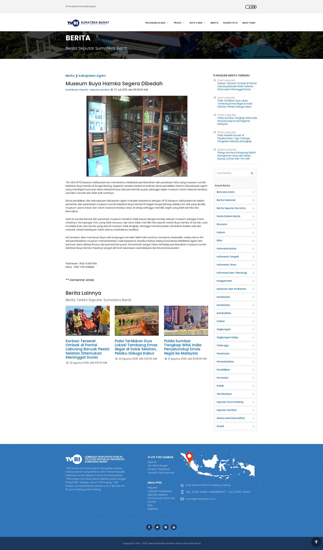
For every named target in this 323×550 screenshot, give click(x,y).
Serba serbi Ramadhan (231, 418)
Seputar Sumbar (99, 89)
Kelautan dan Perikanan (231, 289)
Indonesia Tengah (228, 256)
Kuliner (221, 321)
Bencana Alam (226, 192)
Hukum (221, 232)
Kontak (152, 501)
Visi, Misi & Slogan (158, 465)
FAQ (150, 505)
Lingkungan (224, 329)
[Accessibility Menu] (316, 542)
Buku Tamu (248, 22)
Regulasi (152, 487)
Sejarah (152, 462)
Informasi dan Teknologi (232, 272)
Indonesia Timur (226, 264)
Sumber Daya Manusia (161, 472)
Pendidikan (223, 369)
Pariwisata (223, 353)
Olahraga (223, 345)
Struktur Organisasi (159, 469)
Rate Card (196, 22)
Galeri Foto (230, 22)
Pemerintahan (225, 361)
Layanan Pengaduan (160, 491)
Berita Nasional (226, 200)
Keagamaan (224, 280)
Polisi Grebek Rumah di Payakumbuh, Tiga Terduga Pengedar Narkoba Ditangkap (235, 138)
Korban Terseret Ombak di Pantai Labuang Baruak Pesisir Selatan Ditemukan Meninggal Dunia (88, 349)
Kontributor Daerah (77, 89)
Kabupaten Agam (92, 76)
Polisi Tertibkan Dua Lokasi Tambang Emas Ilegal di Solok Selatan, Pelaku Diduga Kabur (136, 347)
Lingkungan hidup (227, 337)
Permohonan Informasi (161, 498)
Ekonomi (222, 224)
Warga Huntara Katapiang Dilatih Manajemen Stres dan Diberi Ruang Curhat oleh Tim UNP (237, 155)
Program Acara (155, 22)
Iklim (219, 240)
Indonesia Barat (226, 248)
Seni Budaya (224, 394)
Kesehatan (223, 297)
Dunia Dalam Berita (228, 216)
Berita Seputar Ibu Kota (231, 208)
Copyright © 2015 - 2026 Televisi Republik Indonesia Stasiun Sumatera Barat (161, 543)
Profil (178, 22)
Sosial (220, 426)
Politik (220, 385)
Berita (214, 22)
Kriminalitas (224, 313)
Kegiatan (153, 508)
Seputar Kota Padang (230, 402)
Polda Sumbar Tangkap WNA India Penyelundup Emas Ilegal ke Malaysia (182, 347)
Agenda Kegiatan (158, 494)
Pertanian (222, 377)
